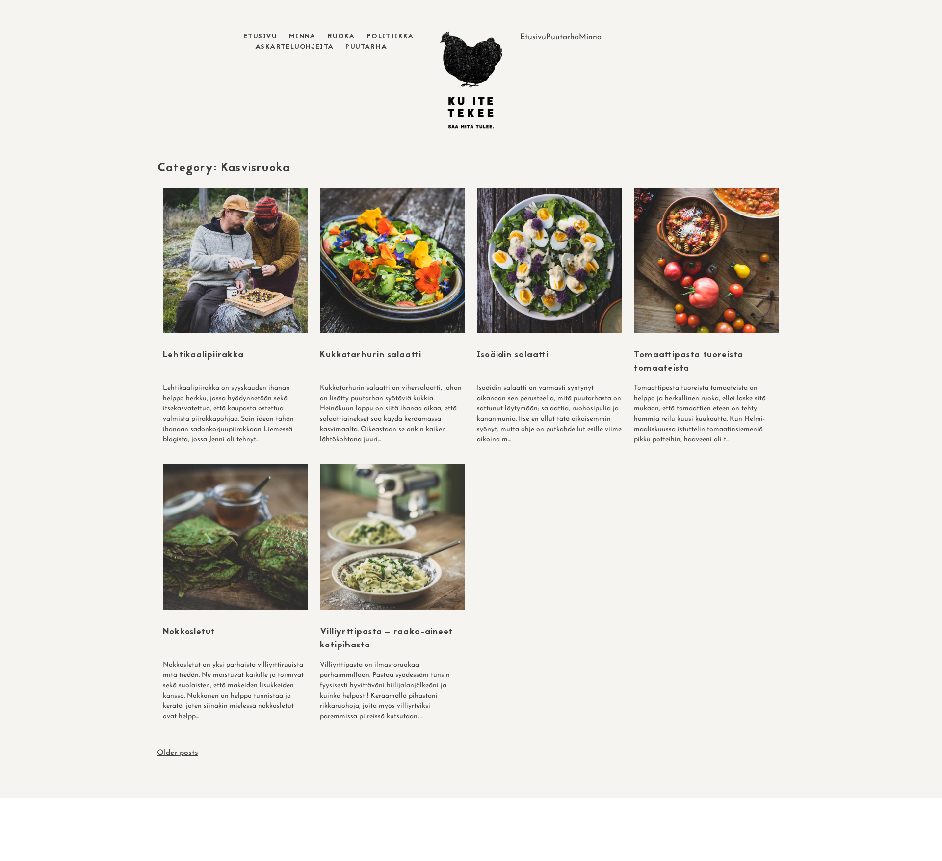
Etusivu (260, 36)
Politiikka (390, 36)
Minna (302, 36)
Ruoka (341, 36)
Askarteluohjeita (294, 47)
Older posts (177, 753)
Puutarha (366, 47)
